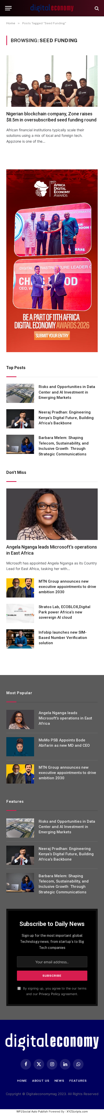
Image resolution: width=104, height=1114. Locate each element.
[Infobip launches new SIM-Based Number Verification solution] (20, 639)
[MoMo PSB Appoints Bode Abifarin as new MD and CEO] (20, 746)
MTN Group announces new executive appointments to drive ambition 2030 (67, 586)
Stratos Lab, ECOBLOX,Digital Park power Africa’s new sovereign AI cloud (64, 612)
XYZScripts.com (77, 1111)
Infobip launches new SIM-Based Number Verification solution (63, 637)
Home (22, 1080)
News (59, 1080)
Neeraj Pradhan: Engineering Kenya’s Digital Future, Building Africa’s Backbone (66, 417)
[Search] (96, 8)
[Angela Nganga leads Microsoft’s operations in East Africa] (52, 514)
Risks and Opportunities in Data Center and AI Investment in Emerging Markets (67, 392)
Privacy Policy (49, 994)
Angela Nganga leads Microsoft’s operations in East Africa (65, 718)
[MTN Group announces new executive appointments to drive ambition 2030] (20, 588)
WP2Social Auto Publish (32, 1111)
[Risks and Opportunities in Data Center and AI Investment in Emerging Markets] (20, 393)
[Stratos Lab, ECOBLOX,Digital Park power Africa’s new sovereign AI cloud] (20, 613)
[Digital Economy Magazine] (52, 8)
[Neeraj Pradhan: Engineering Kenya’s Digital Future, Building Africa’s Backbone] (20, 418)
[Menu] (8, 8)
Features (78, 1080)
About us (40, 1080)
